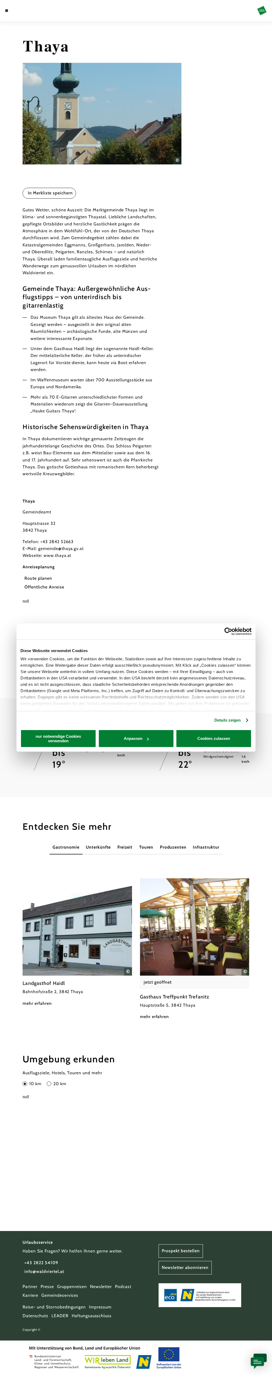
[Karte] (17, 10)
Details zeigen (227, 720)
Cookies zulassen (213, 738)
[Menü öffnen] (6, 10)
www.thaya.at (57, 555)
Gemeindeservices (59, 1295)
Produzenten (173, 847)
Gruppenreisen (72, 1286)
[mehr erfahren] (77, 942)
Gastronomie (66, 847)
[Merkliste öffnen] (23, 10)
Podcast (123, 1286)
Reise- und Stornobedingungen (54, 1306)
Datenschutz (35, 1315)
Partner (30, 1286)
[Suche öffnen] (28, 10)
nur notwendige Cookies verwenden (58, 738)
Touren (146, 847)
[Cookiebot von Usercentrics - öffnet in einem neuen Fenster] (228, 631)
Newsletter (101, 1286)
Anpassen (133, 738)
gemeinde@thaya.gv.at (61, 548)
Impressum (100, 1306)
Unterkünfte (98, 847)
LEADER (60, 1315)
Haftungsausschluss (92, 1315)
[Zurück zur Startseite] (262, 10)
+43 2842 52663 (57, 541)
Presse (47, 1286)
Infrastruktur (206, 847)
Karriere (30, 1295)
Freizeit (125, 847)
